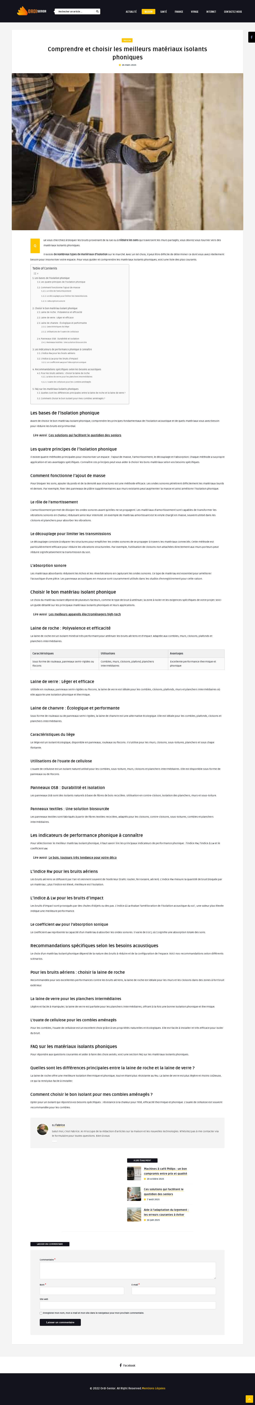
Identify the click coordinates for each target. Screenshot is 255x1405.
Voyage (194, 11)
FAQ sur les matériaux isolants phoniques (57, 389)
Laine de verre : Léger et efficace (57, 317)
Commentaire (47, 1259)
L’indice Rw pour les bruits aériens (58, 353)
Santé (163, 11)
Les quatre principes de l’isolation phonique (63, 282)
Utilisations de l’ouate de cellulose (63, 332)
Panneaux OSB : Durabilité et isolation (60, 339)
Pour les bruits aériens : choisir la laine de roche (65, 373)
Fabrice (60, 1125)
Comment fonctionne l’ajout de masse (60, 287)
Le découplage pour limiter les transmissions (67, 296)
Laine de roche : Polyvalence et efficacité (61, 312)
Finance (179, 11)
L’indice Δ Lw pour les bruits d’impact (59, 359)
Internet (211, 11)
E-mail (136, 1284)
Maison (148, 11)
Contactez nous (233, 11)
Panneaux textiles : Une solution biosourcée (66, 342)
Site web (44, 1299)
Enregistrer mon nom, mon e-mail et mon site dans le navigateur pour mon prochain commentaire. (93, 1313)
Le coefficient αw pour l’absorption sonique (66, 362)
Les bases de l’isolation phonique (52, 278)
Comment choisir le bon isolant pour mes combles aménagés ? (73, 398)
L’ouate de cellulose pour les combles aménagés (68, 382)
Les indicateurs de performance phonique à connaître (63, 349)
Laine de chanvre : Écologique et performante (64, 323)
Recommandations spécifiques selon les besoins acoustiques (68, 369)
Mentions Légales (153, 1388)
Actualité (131, 11)
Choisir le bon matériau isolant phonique (56, 308)
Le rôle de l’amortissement (58, 291)
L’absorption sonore (56, 301)
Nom (43, 1284)
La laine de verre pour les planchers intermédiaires (69, 377)
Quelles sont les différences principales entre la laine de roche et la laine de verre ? (83, 393)
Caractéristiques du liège (58, 327)
